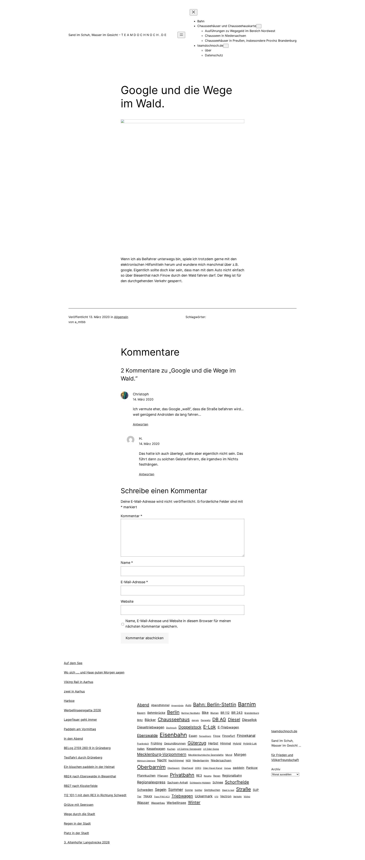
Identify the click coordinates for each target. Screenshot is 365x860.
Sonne (189, 789)
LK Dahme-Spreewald (189, 749)
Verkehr (237, 796)
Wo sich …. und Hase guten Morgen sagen (94, 672)
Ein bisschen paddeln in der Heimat (89, 767)
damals (195, 720)
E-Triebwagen (228, 727)
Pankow (252, 768)
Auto (188, 705)
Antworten (140, 424)
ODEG (198, 768)
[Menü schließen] (193, 12)
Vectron (225, 796)
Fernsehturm (205, 736)
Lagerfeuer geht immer (80, 719)
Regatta (207, 776)
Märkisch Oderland (146, 760)
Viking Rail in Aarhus (78, 682)
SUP (256, 790)
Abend (143, 704)
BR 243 (237, 713)
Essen (193, 736)
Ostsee (227, 768)
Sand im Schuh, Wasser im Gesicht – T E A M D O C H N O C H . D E (117, 35)
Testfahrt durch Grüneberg (83, 757)
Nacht (162, 760)
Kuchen (171, 749)
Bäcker (150, 720)
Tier (139, 796)
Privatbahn (182, 775)
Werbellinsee (176, 803)
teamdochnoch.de (284, 731)
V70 (216, 796)
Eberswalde (147, 735)
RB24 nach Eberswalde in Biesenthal (90, 776)
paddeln (238, 768)
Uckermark (204, 796)
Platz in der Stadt (76, 833)
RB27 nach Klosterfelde (81, 786)
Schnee (218, 782)
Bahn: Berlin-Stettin (214, 704)
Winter (194, 802)
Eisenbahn (173, 735)
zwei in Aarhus (74, 691)
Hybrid (237, 743)
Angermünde (177, 705)
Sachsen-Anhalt (177, 782)
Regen (216, 775)
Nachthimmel (176, 760)
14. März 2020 (143, 399)
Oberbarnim (151, 767)
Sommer (175, 789)
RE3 (199, 775)
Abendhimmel (160, 705)
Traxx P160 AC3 (162, 796)
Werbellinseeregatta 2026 (82, 710)
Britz (140, 720)
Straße (243, 789)
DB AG (219, 719)
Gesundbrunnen (175, 743)
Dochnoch (171, 727)
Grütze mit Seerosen (78, 805)
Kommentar (131, 516)
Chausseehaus (174, 719)
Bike (205, 713)
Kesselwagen (156, 749)
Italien (141, 749)
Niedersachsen (221, 760)
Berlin (173, 712)
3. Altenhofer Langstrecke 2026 (87, 842)
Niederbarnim (201, 760)
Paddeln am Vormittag (80, 729)
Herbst (213, 743)
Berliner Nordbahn (190, 713)
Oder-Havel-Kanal (212, 768)
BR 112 (225, 713)
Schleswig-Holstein (200, 782)
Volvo (247, 796)
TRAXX (147, 796)
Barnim (247, 704)
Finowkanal (246, 735)
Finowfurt (228, 736)
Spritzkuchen (212, 789)
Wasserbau (158, 802)
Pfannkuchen (146, 775)
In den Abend (73, 738)
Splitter (198, 790)
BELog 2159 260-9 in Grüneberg (87, 748)
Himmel (225, 743)
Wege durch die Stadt (79, 814)
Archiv (275, 769)
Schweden (145, 790)
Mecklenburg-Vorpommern (161, 754)
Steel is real (228, 790)
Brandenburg (251, 713)
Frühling (156, 743)
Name (127, 563)
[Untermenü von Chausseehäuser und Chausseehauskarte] (258, 26)
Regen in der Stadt (77, 823)
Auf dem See (73, 663)
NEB (188, 760)
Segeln (160, 789)
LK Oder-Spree (211, 749)
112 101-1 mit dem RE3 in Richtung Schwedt (95, 795)
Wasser (143, 802)
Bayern (141, 712)
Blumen (214, 713)
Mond (228, 754)
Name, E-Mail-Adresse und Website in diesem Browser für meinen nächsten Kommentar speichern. (178, 623)
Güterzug (197, 742)
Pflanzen (162, 775)
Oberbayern (173, 768)
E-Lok (209, 727)
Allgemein (121, 317)
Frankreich (143, 743)
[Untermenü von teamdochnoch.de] (226, 46)
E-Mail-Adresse (134, 582)
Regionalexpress (151, 782)
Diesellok (249, 720)
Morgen (240, 754)
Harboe (69, 701)
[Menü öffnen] (181, 35)
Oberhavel (187, 768)
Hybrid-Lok (250, 743)
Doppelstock (190, 727)
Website (127, 601)
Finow (216, 735)
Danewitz (205, 720)
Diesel (234, 719)
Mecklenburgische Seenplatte (206, 754)
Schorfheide (237, 781)
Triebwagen (182, 796)
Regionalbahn (232, 775)
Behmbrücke (156, 713)
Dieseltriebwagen (150, 727)
